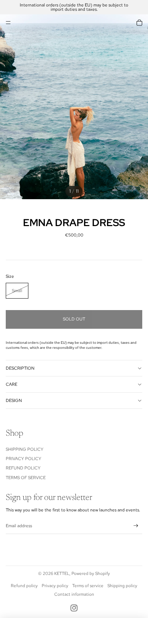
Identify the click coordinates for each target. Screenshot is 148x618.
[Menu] (8, 22)
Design (14, 400)
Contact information (74, 594)
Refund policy (24, 586)
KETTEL (61, 573)
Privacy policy (55, 586)
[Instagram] (74, 608)
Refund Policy (23, 468)
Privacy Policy (23, 459)
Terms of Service (26, 478)
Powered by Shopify (90, 573)
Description (20, 368)
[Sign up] (136, 526)
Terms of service (87, 586)
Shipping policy (122, 586)
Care (11, 384)
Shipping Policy (24, 449)
